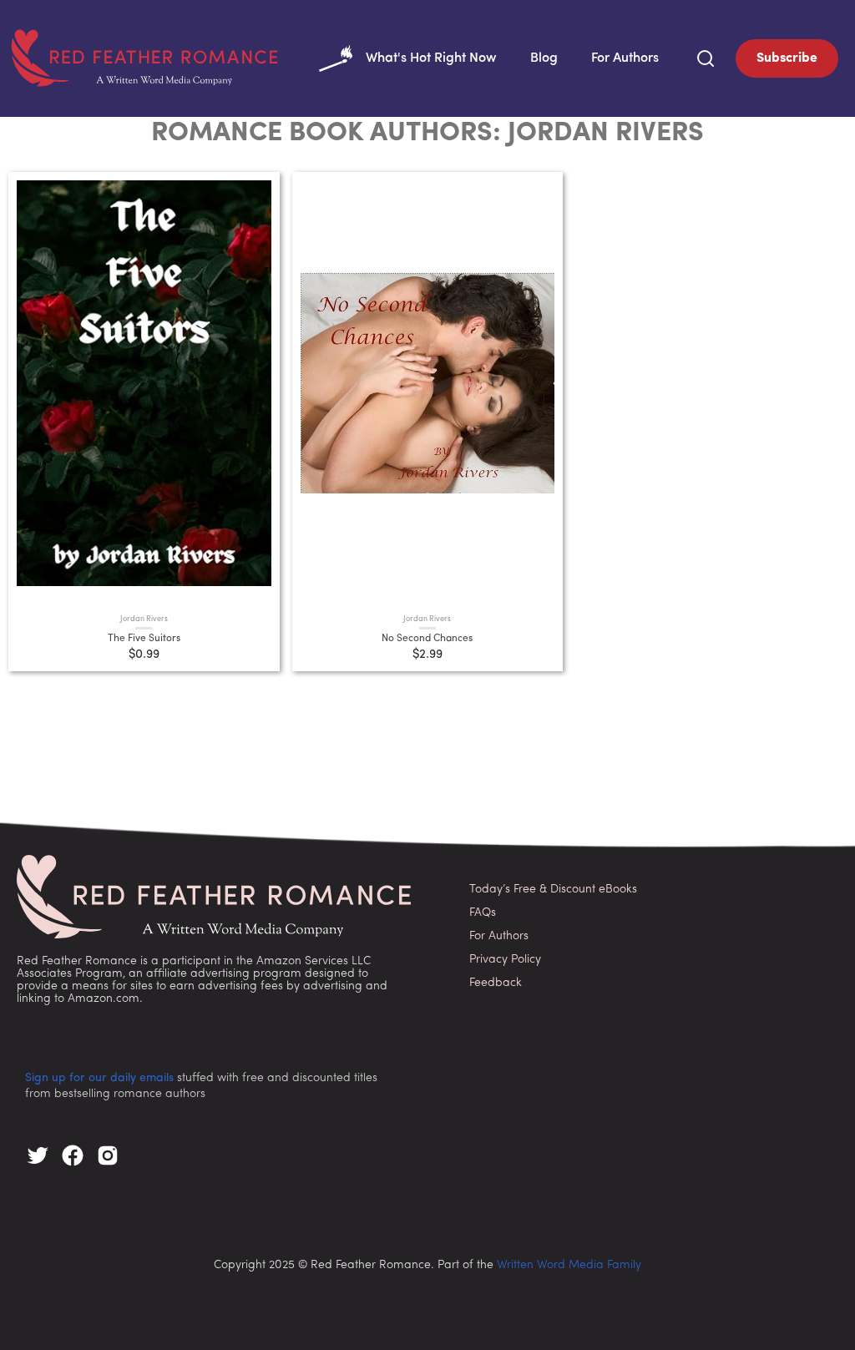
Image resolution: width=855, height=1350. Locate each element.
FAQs (482, 913)
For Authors (625, 58)
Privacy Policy (505, 959)
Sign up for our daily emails (99, 1078)
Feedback (495, 983)
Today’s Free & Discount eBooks (553, 889)
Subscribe (786, 58)
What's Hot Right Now (431, 58)
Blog (544, 58)
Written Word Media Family (569, 1265)
